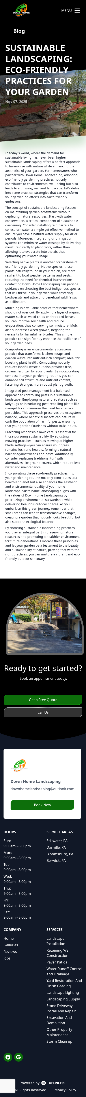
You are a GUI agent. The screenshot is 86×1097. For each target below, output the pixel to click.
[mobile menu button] (77, 10)
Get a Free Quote (43, 699)
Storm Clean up (59, 1041)
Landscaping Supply (63, 999)
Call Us (43, 712)
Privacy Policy (65, 1090)
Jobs (7, 958)
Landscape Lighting (63, 992)
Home (9, 938)
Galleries (11, 945)
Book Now (42, 804)
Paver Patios (57, 962)
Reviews (10, 951)
